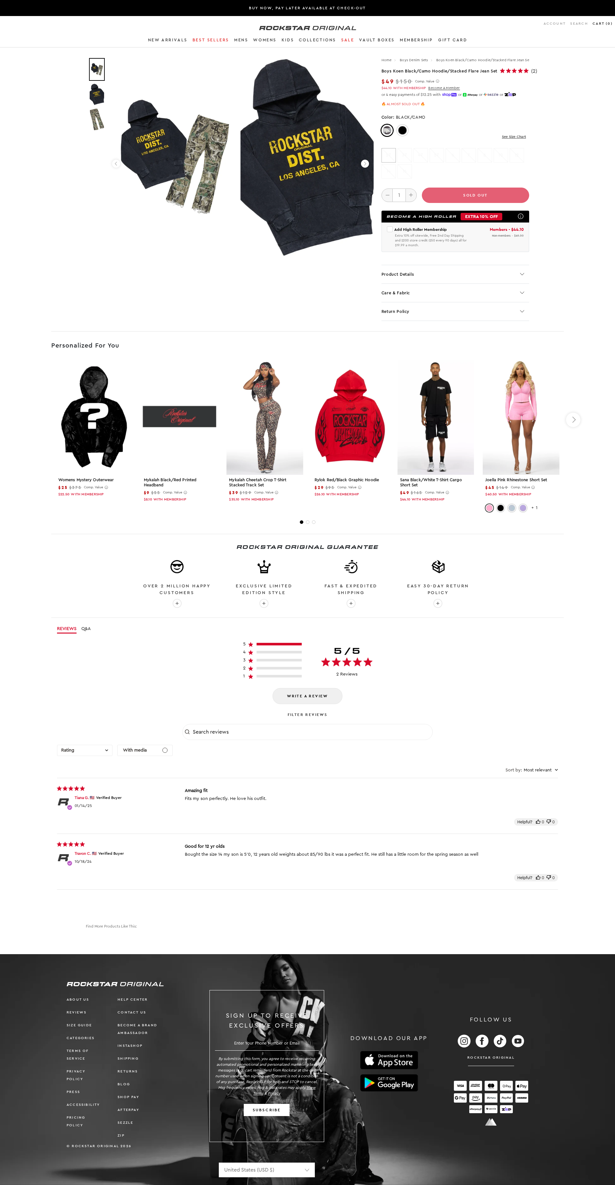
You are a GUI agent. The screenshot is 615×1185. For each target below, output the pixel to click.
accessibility (83, 1104)
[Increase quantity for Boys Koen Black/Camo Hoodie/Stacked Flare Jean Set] (411, 195)
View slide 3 (314, 522)
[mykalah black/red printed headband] (179, 417)
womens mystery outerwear (86, 480)
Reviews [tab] (67, 628)
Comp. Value (424, 81)
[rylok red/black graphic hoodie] (350, 417)
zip (121, 1135)
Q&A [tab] (86, 628)
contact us (132, 1012)
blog (124, 1084)
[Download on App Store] (389, 1060)
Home (386, 60)
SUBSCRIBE (267, 1110)
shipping (128, 1058)
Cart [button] (603, 23)
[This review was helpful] (538, 822)
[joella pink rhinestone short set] (521, 417)
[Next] (365, 164)
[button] (167, 41)
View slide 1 (301, 522)
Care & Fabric (395, 293)
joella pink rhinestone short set (516, 480)
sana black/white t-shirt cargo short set (431, 482)
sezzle (125, 1122)
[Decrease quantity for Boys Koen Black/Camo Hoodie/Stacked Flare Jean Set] (387, 195)
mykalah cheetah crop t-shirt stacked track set (257, 482)
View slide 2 (307, 522)
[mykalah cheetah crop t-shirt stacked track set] (264, 417)
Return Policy (395, 311)
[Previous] (116, 164)
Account (555, 23)
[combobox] (84, 750)
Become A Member (444, 88)
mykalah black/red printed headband (170, 482)
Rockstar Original (491, 1057)
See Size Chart (514, 137)
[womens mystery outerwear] (94, 417)
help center (133, 999)
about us (78, 999)
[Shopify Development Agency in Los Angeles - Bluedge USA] (491, 1122)
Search (579, 23)
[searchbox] (312, 732)
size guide (79, 1025)
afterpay (128, 1110)
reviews (76, 1012)
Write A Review (307, 696)
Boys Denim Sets (414, 60)
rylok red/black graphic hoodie (347, 480)
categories (80, 1038)
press (73, 1092)
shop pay (128, 1097)
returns (128, 1071)
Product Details (397, 274)
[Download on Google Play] (389, 1083)
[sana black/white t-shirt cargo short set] (436, 417)
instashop (130, 1045)
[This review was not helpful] (549, 822)
